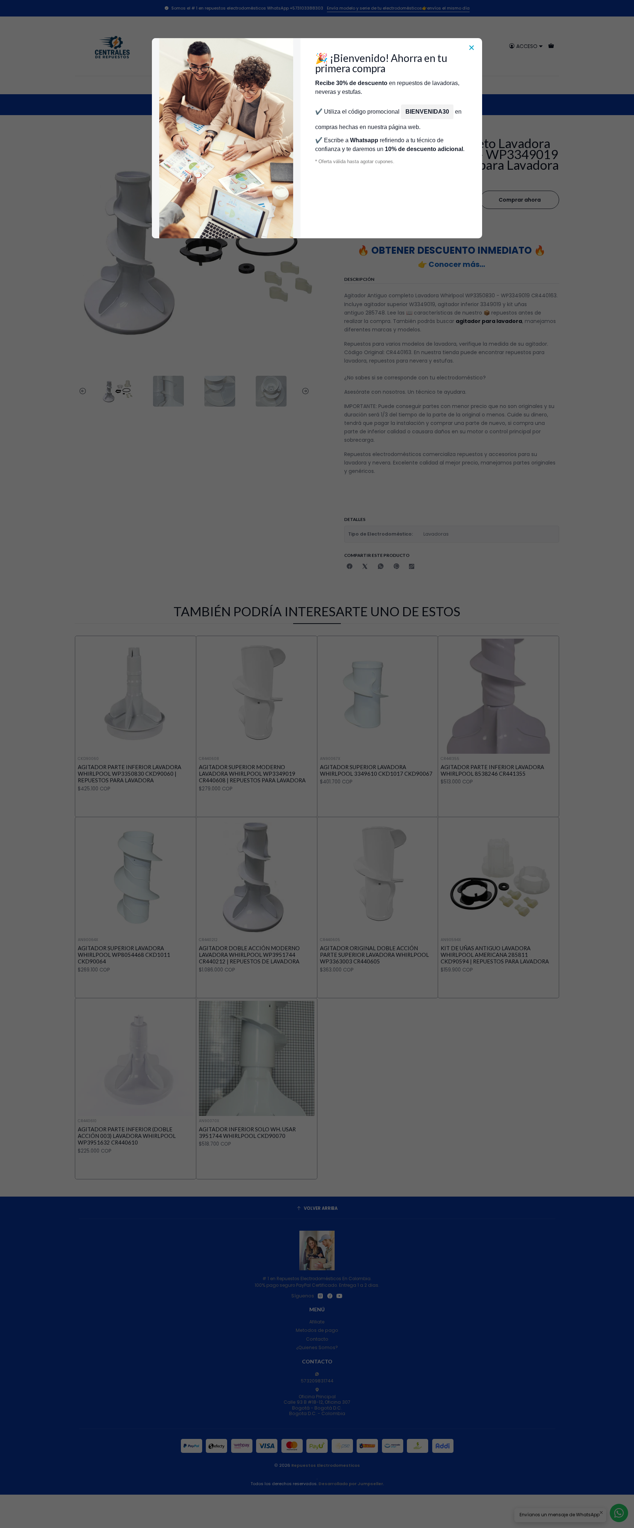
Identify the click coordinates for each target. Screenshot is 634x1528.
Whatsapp (364, 140)
